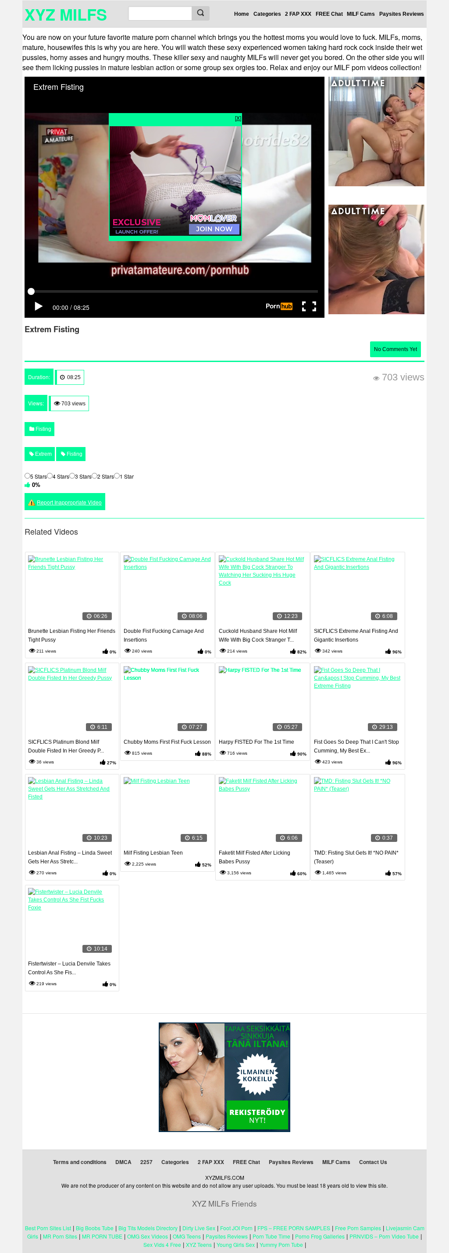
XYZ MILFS (66, 14)
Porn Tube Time (271, 1236)
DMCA (123, 1162)
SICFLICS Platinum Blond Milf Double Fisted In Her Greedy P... (66, 746)
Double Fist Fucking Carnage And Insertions (164, 635)
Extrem (43, 454)
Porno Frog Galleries (320, 1236)
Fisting (42, 429)
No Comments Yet (395, 349)
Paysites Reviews (401, 14)
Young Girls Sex (236, 1244)
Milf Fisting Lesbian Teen (153, 853)
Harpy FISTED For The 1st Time (256, 742)
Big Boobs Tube (95, 1228)
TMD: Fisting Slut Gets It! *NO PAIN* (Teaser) (356, 857)
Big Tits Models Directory (148, 1228)
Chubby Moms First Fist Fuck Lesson (167, 742)
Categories (267, 14)
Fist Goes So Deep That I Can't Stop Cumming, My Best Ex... (356, 746)
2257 (146, 1162)
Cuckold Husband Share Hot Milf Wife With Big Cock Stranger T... (258, 635)
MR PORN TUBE (102, 1236)
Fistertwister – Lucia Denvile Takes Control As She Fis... (69, 968)
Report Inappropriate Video (69, 502)
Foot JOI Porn (236, 1228)
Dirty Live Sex (198, 1228)
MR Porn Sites (60, 1236)
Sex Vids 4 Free (162, 1244)
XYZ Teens (199, 1244)
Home (241, 14)
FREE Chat (329, 14)
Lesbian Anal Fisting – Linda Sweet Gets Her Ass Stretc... (70, 857)
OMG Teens (187, 1236)
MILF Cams (361, 14)
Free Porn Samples (358, 1228)
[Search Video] (200, 13)
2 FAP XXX (298, 14)
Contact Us (373, 1162)
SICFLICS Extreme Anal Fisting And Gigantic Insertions (356, 635)
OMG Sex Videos (147, 1236)
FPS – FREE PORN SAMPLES (293, 1228)
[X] (238, 117)
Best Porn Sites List (48, 1228)
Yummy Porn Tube (281, 1244)
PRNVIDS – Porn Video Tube (384, 1236)
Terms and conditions (80, 1162)
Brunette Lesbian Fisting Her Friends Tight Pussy (71, 635)
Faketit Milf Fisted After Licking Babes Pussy (254, 857)
